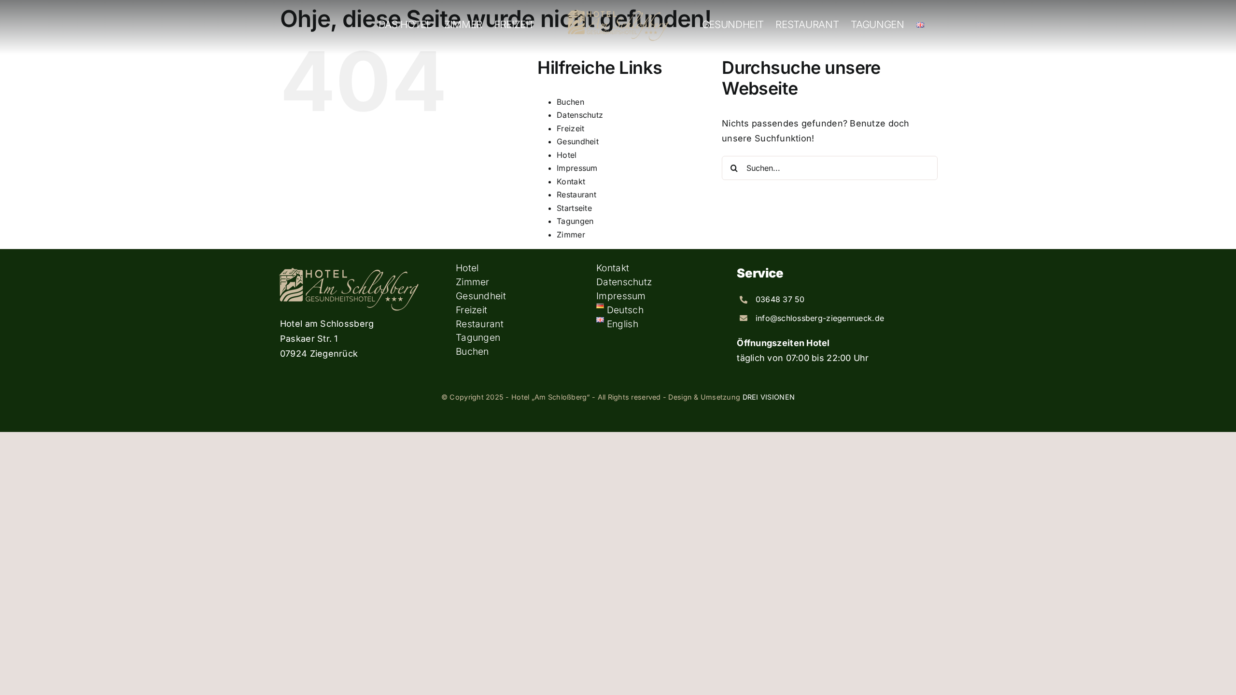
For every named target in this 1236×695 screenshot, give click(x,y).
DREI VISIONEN (769, 397)
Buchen (570, 102)
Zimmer (571, 234)
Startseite (574, 208)
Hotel (566, 155)
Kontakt (571, 181)
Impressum (577, 168)
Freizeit (570, 128)
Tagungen (575, 221)
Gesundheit (578, 141)
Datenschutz (580, 115)
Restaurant (576, 194)
